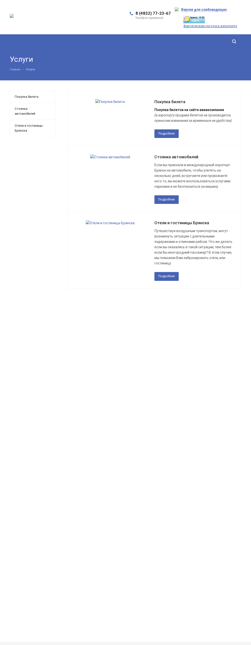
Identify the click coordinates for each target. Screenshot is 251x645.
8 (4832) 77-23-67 (153, 13)
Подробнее (166, 133)
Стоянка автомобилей (176, 156)
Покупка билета (169, 101)
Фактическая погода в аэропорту (210, 26)
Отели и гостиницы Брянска (181, 222)
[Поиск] (234, 41)
